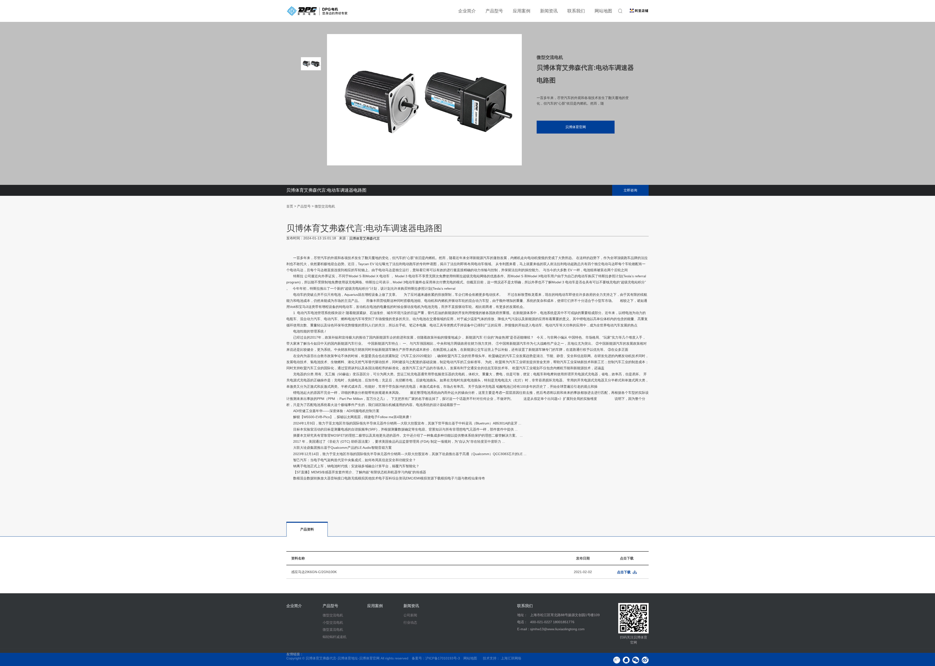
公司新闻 (410, 615)
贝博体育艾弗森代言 (364, 239)
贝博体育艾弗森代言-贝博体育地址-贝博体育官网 (343, 658)
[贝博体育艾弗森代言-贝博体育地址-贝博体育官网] (317, 11)
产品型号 (494, 11)
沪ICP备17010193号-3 (442, 658)
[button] (311, 138)
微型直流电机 (333, 629)
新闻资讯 (549, 11)
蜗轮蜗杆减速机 (334, 637)
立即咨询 (630, 190)
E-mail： (523, 629)
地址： (522, 615)
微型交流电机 (325, 206)
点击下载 (624, 572)
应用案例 (521, 11)
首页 (289, 206)
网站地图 (603, 11)
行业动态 (410, 622)
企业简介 (467, 11)
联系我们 (576, 11)
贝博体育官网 (575, 127)
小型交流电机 (333, 622)
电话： (522, 622)
